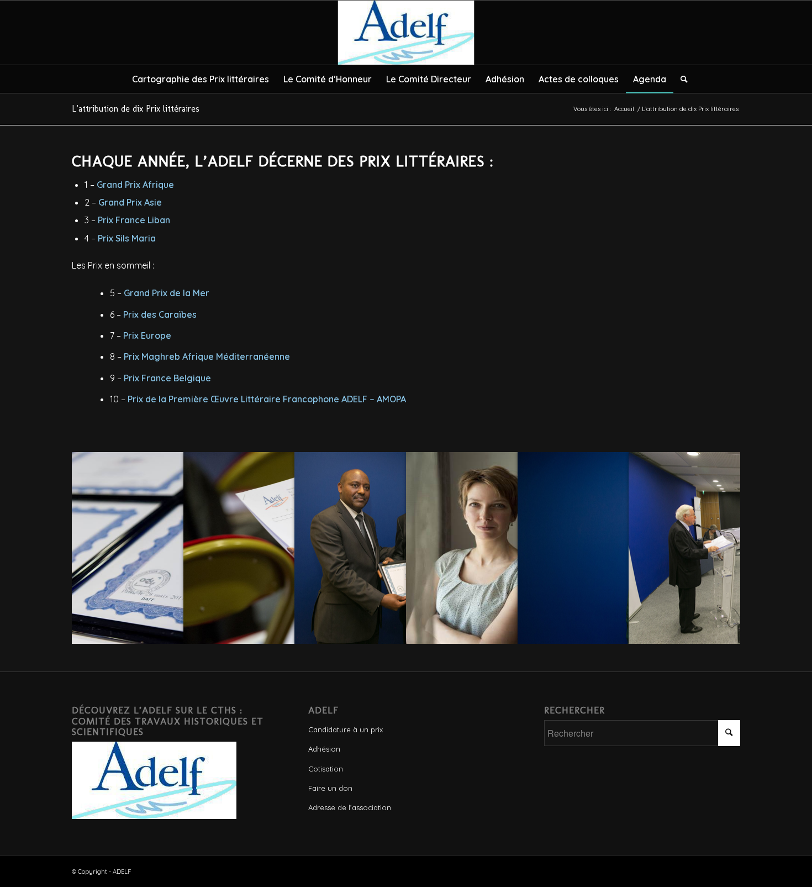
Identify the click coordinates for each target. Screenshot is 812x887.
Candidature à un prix (345, 729)
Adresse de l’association (349, 807)
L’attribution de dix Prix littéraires (135, 108)
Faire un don (330, 788)
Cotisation (325, 768)
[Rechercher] (680, 79)
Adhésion (324, 748)
